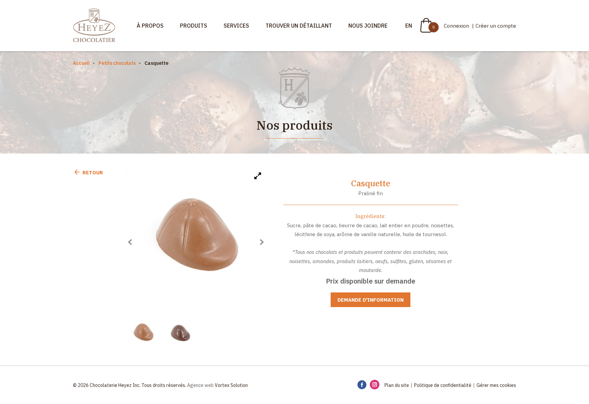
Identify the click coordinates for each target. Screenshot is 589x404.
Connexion (457, 26)
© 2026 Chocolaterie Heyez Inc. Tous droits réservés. (129, 385)
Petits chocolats (117, 63)
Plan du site (396, 385)
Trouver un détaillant (299, 25)
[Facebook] (362, 385)
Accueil (81, 63)
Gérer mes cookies (496, 385)
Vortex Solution (231, 385)
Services (236, 25)
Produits (193, 25)
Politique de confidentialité (442, 385)
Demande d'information (370, 300)
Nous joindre (368, 25)
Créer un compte (495, 26)
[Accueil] (94, 25)
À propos (150, 25)
